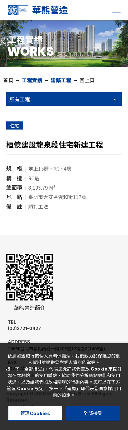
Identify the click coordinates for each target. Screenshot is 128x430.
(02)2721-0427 (24, 325)
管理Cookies (35, 413)
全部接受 (92, 413)
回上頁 (87, 80)
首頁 (8, 80)
